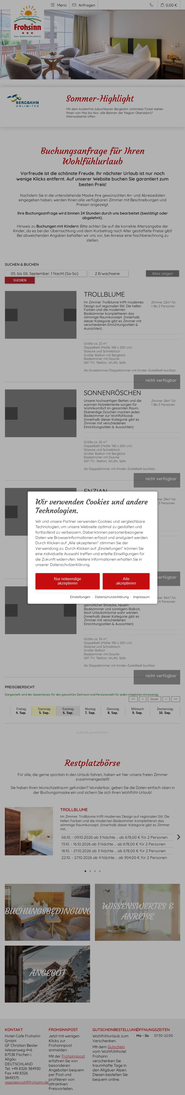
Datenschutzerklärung (112, 597)
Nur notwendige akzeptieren (67, 581)
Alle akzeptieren (126, 581)
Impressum (141, 597)
